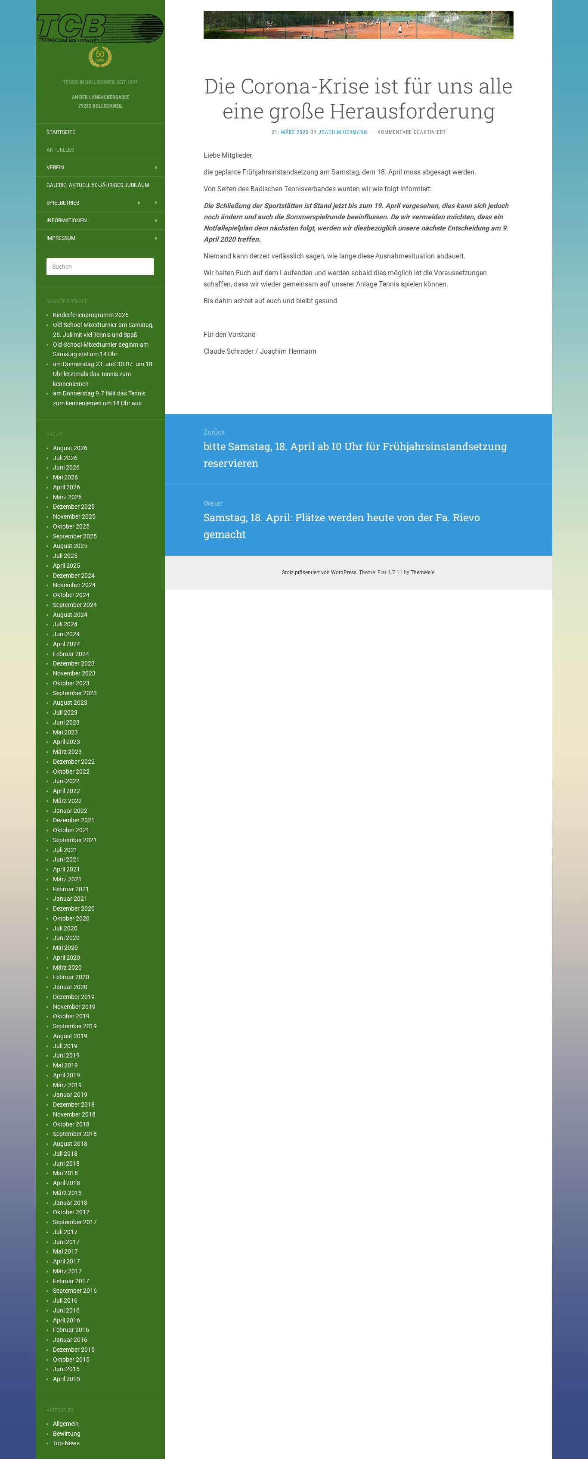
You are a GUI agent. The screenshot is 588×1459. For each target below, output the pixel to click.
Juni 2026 (66, 467)
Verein (55, 168)
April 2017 (66, 1261)
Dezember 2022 (74, 761)
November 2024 (74, 585)
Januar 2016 (70, 1339)
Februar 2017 (71, 1281)
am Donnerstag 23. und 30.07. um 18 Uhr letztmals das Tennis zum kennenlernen (102, 374)
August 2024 (70, 614)
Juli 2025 (65, 555)
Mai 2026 (65, 477)
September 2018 (75, 1133)
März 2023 (67, 751)
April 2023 (66, 741)
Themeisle (422, 572)
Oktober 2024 (71, 594)
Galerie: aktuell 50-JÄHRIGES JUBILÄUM (97, 185)
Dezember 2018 (74, 1104)
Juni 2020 (66, 937)
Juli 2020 (65, 928)
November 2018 (74, 1114)
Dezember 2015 (74, 1349)
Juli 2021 (65, 849)
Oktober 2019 (71, 1016)
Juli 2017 (65, 1232)
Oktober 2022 (71, 771)
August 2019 (70, 1036)
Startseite (60, 132)
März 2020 (67, 967)
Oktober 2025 (71, 526)
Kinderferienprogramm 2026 (91, 314)
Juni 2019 (66, 1055)
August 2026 (70, 448)
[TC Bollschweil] (100, 42)
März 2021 (67, 879)
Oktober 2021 (71, 830)
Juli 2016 (65, 1300)
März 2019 (67, 1085)
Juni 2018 (66, 1163)
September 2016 (75, 1290)
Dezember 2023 (74, 663)
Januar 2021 (70, 898)
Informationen (66, 221)
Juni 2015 (66, 1369)
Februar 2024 (71, 653)
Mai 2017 (65, 1251)
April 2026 (66, 487)
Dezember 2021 (74, 820)
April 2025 (66, 565)
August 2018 (70, 1143)
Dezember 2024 (74, 575)
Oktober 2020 (71, 918)
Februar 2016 (71, 1329)
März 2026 (67, 497)
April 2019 (66, 1075)
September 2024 (75, 604)
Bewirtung (66, 1433)
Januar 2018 (70, 1202)
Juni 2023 (66, 722)
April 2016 (66, 1320)
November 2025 (74, 516)
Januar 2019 (70, 1094)
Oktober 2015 (71, 1359)
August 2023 (70, 702)
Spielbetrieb (62, 203)
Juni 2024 (66, 634)
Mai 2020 (65, 947)
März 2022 (67, 800)
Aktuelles (60, 150)
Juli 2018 (65, 1153)
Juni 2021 (66, 859)
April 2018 (66, 1182)
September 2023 (75, 693)
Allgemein (66, 1423)
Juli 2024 (65, 624)
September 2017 (75, 1222)
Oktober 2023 (71, 683)
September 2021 (75, 840)
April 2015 (66, 1378)
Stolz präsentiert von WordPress (319, 572)
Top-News (66, 1443)
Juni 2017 (66, 1241)
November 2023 (74, 673)
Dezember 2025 (74, 506)
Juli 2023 (65, 712)
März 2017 (67, 1271)
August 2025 (70, 545)
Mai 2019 (65, 1065)
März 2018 (67, 1192)
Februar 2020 (71, 977)
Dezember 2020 (74, 908)
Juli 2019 (65, 1045)
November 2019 (74, 1006)
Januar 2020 (70, 986)
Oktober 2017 (71, 1212)
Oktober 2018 (71, 1124)
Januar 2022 (70, 810)
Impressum (60, 238)
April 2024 (66, 644)
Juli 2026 (65, 457)
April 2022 (66, 790)
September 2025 (75, 536)
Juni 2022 (66, 781)
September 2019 (75, 1026)
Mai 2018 (65, 1173)
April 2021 (66, 869)
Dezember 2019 (74, 996)
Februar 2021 (71, 889)
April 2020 (66, 957)
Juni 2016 (66, 1310)
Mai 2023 (65, 732)
